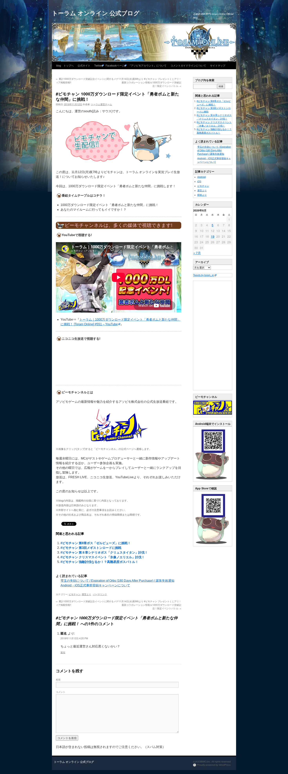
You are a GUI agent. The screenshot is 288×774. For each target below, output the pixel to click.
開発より (202, 195)
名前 (58, 679)
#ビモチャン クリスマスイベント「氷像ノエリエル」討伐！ (103, 557)
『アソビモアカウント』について (147, 65)
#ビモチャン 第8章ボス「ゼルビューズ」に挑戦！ (96, 543)
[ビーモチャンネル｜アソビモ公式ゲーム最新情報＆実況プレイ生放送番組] (118, 425)
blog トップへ (65, 65)
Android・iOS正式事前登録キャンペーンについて (95, 585)
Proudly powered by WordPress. (214, 765)
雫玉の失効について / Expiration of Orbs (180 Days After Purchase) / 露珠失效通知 (117, 580)
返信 (63, 652)
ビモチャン (75, 594)
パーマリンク (100, 594)
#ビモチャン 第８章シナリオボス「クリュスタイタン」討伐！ (104, 552)
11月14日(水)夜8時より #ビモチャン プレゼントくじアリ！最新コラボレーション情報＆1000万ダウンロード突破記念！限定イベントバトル (150, 82)
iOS (199, 181)
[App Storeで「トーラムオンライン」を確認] (212, 545)
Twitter (98, 65)
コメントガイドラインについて (188, 65)
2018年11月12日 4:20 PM (74, 638)
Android (201, 177)
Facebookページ (115, 65)
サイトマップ (217, 65)
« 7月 (197, 253)
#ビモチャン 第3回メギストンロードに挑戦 (91, 547)
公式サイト (84, 65)
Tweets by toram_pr (203, 275)
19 (212, 236)
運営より (86, 594)
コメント (60, 691)
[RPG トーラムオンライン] (212, 480)
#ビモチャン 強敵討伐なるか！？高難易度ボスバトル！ (99, 562)
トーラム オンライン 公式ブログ (95, 13)
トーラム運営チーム (101, 104)
